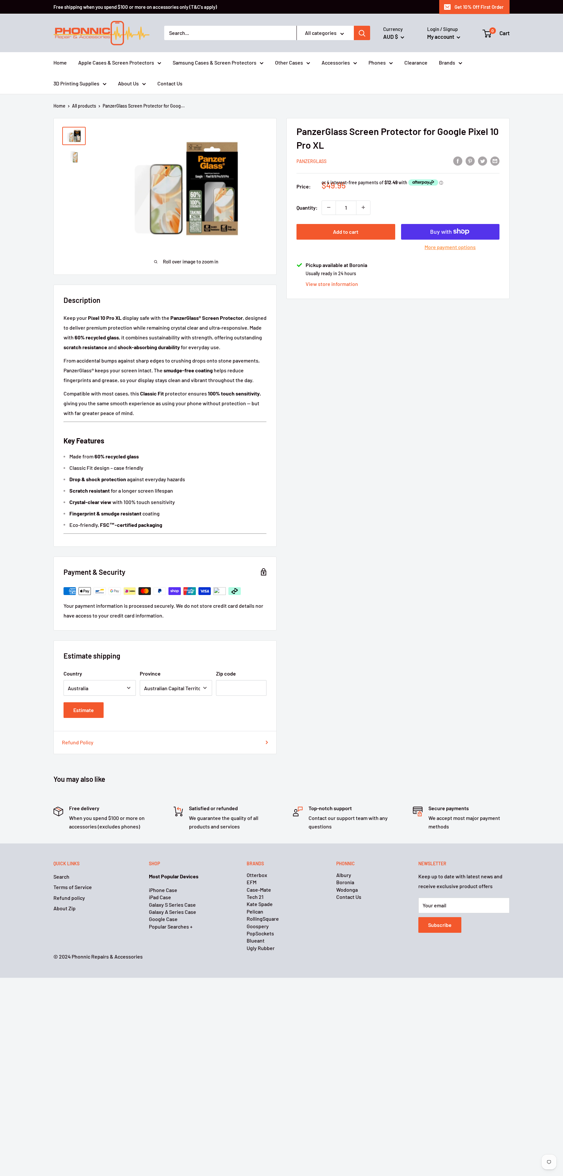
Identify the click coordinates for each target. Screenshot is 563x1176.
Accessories (336, 63)
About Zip (64, 908)
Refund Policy (78, 742)
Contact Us (169, 83)
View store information (332, 284)
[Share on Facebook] (457, 161)
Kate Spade (260, 904)
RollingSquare (263, 918)
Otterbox (257, 875)
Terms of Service (72, 887)
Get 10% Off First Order (479, 7)
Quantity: (307, 207)
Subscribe (440, 925)
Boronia (345, 882)
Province (150, 673)
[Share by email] (494, 161)
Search (61, 876)
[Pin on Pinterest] (470, 161)
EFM (251, 882)
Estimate (83, 710)
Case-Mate (259, 889)
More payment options (450, 247)
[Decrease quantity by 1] (329, 207)
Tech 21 (255, 897)
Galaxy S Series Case (172, 904)
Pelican (255, 911)
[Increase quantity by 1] (363, 207)
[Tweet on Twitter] (482, 161)
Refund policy (69, 898)
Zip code (226, 673)
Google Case (163, 919)
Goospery (258, 926)
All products (84, 106)
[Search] (362, 33)
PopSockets (260, 933)
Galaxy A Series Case (172, 912)
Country (73, 673)
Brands (447, 63)
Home (60, 63)
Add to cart (345, 231)
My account (441, 36)
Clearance (415, 63)
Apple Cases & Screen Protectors (116, 63)
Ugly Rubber (261, 948)
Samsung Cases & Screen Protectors (214, 63)
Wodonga (347, 889)
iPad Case (160, 897)
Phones (377, 63)
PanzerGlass (311, 161)
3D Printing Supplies (76, 83)
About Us (128, 83)
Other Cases (289, 63)
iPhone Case (163, 890)
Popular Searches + (171, 926)
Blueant (256, 940)
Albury (343, 875)
